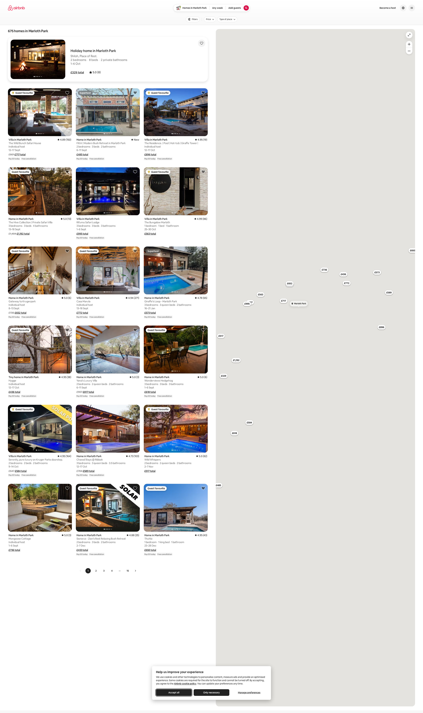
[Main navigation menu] (411, 8)
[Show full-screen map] (409, 35)
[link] (80, 570)
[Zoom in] (409, 44)
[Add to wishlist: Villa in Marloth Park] (67, 92)
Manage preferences (249, 692)
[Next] (135, 570)
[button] (77, 72)
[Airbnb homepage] (16, 8)
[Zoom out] (409, 51)
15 (128, 570)
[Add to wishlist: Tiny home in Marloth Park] (67, 329)
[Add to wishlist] (201, 43)
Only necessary (211, 692)
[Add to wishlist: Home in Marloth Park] (135, 92)
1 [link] (88, 570)
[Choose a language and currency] (403, 8)
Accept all (173, 692)
